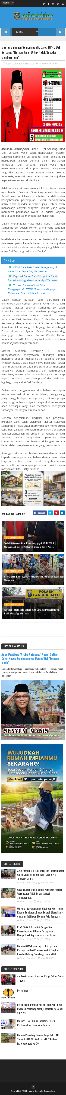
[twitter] (44, 4)
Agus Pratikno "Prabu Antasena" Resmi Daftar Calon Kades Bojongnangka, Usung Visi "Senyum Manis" (30, 658)
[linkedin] (58, 4)
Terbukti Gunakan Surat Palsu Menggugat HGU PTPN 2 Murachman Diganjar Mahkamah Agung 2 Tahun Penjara (32, 289)
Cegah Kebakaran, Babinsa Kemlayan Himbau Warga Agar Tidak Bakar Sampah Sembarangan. (39, 893)
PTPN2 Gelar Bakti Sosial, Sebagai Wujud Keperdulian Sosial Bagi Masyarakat (34, 578)
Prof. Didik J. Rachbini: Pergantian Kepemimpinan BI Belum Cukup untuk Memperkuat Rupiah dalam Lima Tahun (36, 931)
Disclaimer (22, 990)
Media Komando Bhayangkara (42, 1091)
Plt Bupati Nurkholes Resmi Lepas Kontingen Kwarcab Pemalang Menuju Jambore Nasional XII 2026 (39, 1009)
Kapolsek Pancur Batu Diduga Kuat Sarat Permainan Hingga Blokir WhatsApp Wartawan (31, 611)
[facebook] (49, 4)
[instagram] (53, 4)
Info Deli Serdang (48, 63)
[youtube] (63, 4)
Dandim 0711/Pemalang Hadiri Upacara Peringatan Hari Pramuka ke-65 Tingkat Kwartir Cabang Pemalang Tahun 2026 (38, 950)
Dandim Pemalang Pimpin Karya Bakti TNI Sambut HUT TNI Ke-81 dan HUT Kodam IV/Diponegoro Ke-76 (38, 1039)
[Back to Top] (33, 1087)
